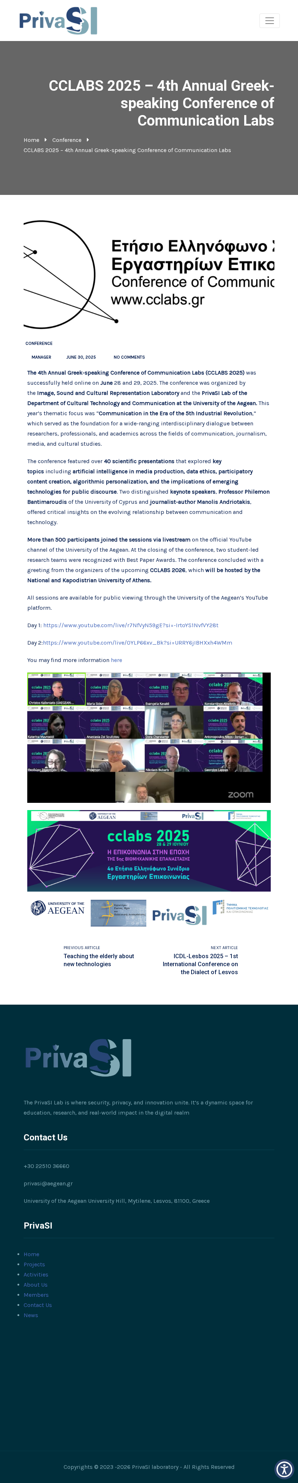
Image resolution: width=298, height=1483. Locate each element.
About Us (36, 1284)
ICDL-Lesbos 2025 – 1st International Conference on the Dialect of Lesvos (200, 964)
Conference (66, 139)
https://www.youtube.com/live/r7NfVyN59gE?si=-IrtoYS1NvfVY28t (130, 625)
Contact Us (38, 1305)
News (31, 1315)
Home (31, 139)
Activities (36, 1274)
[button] (284, 1469)
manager (41, 357)
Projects (34, 1264)
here (116, 660)
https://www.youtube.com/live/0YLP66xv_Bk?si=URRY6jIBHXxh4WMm (137, 642)
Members (36, 1294)
